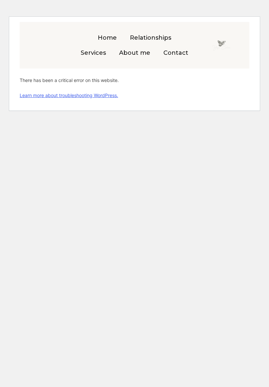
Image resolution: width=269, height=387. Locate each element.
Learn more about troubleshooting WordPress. (69, 95)
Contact (175, 52)
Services (93, 52)
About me (134, 52)
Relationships (150, 37)
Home (107, 37)
